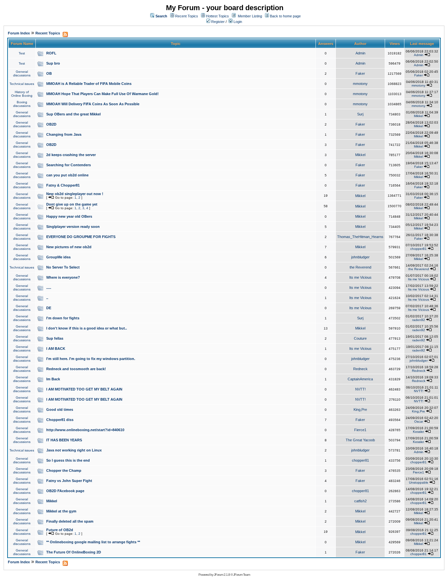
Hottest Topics (217, 16)
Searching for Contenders (68, 165)
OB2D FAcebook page (65, 491)
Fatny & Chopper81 (63, 185)
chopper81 (418, 248)
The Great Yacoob (360, 440)
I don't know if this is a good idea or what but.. (86, 328)
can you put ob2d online (67, 175)
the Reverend (360, 267)
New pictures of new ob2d (69, 247)
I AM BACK (55, 348)
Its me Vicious (360, 277)
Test (22, 53)
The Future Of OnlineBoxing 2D (73, 552)
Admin (360, 53)
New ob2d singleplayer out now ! (74, 194)
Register (217, 22)
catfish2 (360, 501)
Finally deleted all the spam (69, 521)
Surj (360, 114)
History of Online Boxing (21, 93)
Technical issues (22, 84)
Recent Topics (186, 16)
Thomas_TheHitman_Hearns (360, 237)
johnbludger (360, 257)
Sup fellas (54, 338)
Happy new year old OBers (69, 216)
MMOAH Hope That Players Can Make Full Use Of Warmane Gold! (102, 94)
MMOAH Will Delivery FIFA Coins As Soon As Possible (92, 104)
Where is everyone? (63, 277)
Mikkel (418, 116)
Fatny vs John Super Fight (69, 481)
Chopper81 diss (59, 420)
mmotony (360, 84)
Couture (360, 338)
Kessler (418, 431)
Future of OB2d (59, 530)
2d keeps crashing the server (71, 155)
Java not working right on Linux (74, 450)
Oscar (418, 421)
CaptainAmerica (360, 379)
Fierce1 (360, 430)
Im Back (53, 379)
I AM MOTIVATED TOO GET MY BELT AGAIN (84, 389)
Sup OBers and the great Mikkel (73, 114)
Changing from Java (63, 134)
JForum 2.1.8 (222, 574)
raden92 (418, 320)
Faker (360, 73)
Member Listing (250, 16)
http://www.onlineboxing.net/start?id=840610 (85, 430)
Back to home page (285, 16)
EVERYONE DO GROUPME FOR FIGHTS (80, 237)
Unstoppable (418, 482)
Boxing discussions (22, 104)
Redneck (360, 369)
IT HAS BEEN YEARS (64, 440)
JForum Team (241, 574)
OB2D (51, 124)
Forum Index (19, 33)
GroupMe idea (58, 257)
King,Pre (360, 409)
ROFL (51, 53)
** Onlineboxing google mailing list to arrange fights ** (93, 542)
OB (49, 73)
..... (48, 288)
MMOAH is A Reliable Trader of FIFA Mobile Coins (89, 84)
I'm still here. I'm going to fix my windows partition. (90, 359)
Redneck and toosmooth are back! (76, 369)
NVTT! (360, 389)
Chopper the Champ (63, 470)
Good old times (59, 409)
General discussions (22, 73)
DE (48, 308)
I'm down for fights (62, 318)
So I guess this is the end (68, 460)
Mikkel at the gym (61, 511)
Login (237, 22)
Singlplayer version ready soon (73, 227)
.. (47, 298)
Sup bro (53, 63)
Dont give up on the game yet (71, 204)
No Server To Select (63, 267)
